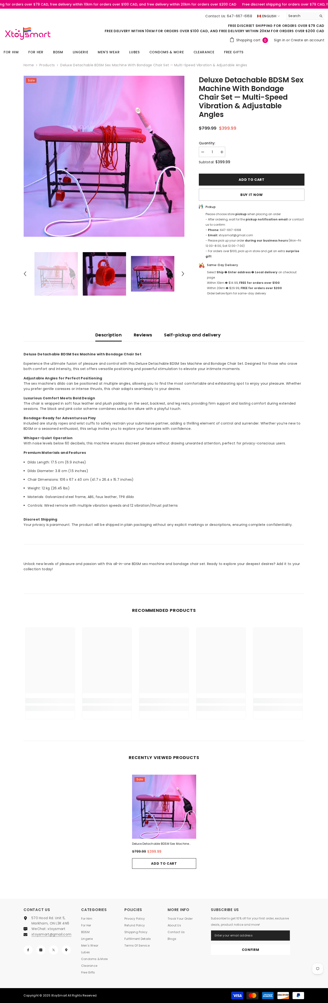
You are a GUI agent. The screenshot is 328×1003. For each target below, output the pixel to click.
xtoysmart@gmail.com (51, 934)
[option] (104, 156)
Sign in (280, 40)
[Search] (305, 16)
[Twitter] (53, 949)
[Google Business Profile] (66, 949)
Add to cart (252, 179)
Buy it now (251, 194)
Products (47, 65)
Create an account (307, 40)
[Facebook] (28, 949)
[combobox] (301, 15)
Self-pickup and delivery (192, 335)
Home (29, 65)
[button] (25, 273)
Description (108, 335)
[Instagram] (40, 949)
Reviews (143, 335)
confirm (250, 949)
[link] (50, 700)
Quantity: (207, 143)
